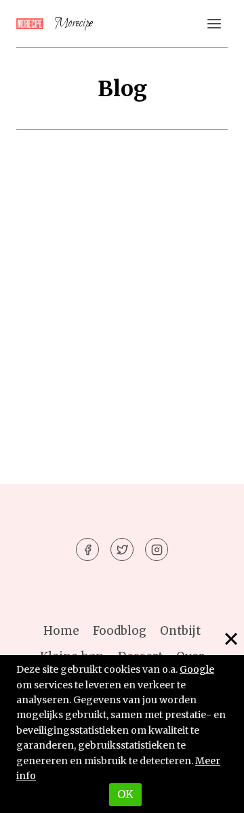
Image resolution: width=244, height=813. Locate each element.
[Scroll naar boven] (210, 792)
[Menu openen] (214, 23)
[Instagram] (156, 549)
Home (61, 630)
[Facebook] (87, 549)
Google (197, 669)
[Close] (231, 639)
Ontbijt (180, 630)
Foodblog (119, 630)
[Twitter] (122, 549)
